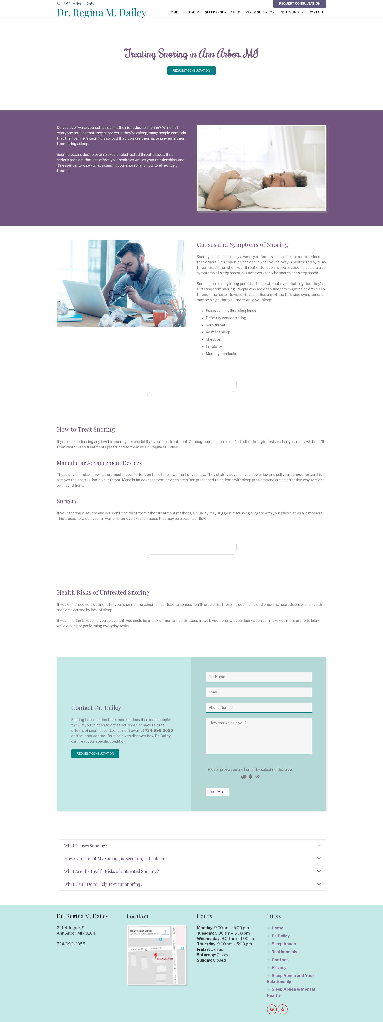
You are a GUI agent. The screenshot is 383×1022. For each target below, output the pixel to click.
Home (277, 928)
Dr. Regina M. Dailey (102, 12)
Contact (280, 959)
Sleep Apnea (284, 943)
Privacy (279, 967)
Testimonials (284, 951)
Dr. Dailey (281, 935)
